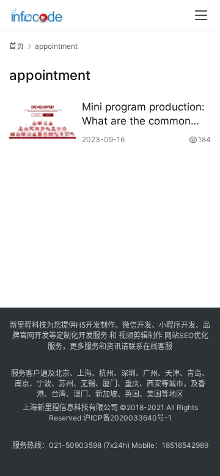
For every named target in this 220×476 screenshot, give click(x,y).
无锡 (88, 383)
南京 (22, 383)
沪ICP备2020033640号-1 (127, 417)
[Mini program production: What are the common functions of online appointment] (42, 122)
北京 (62, 373)
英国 (132, 393)
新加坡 (106, 393)
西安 (154, 383)
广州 (150, 373)
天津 (172, 373)
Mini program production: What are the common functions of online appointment (143, 114)
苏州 (66, 383)
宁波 (44, 383)
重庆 (132, 383)
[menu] (201, 15)
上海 (84, 373)
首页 (16, 46)
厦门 (110, 383)
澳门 (80, 393)
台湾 (58, 393)
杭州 (106, 373)
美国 (154, 393)
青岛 (194, 373)
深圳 (128, 373)
